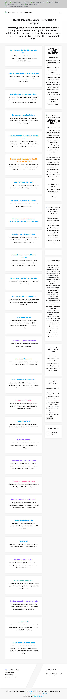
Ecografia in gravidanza (53, 323)
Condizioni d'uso (9, 672)
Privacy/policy (9, 674)
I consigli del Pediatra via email (53, 349)
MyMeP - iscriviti (50, 676)
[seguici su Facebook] (48, 433)
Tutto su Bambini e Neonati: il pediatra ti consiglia (33, 21)
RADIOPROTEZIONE (38, 696)
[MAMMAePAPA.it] (12, 670)
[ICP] (7, 2)
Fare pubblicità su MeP (11, 677)
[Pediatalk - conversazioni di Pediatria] (53, 116)
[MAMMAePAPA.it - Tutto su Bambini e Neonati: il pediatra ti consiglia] (18, 12)
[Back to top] (63, 695)
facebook (54, 432)
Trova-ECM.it (43, 693)
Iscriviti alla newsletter (52, 356)
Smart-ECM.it (29, 693)
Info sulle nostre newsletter (54, 673)
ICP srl (30, 691)
